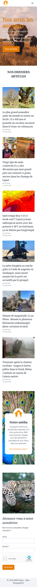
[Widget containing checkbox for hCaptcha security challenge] (17, 558)
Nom (4, 537)
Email (5, 546)
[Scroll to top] (32, 584)
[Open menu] (32, 3)
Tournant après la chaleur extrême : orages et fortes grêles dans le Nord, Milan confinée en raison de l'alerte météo (17, 369)
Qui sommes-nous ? (18, 449)
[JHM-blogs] (6, 3)
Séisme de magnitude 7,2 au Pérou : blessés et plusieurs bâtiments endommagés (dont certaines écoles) (18, 321)
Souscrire (8, 567)
